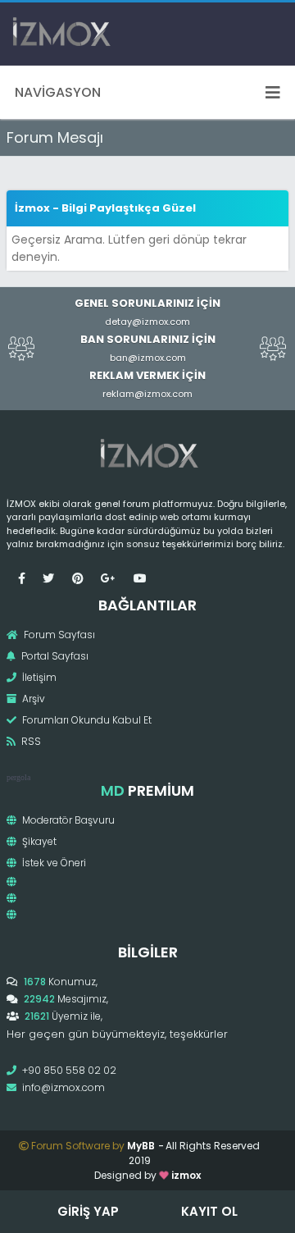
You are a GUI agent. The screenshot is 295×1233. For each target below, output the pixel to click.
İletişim (38, 677)
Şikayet (38, 841)
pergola (18, 777)
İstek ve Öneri (53, 863)
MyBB (141, 1146)
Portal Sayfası (53, 656)
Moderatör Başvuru (67, 820)
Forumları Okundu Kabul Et (86, 720)
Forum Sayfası (58, 635)
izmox (186, 1175)
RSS (30, 741)
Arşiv (32, 699)
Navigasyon (58, 92)
